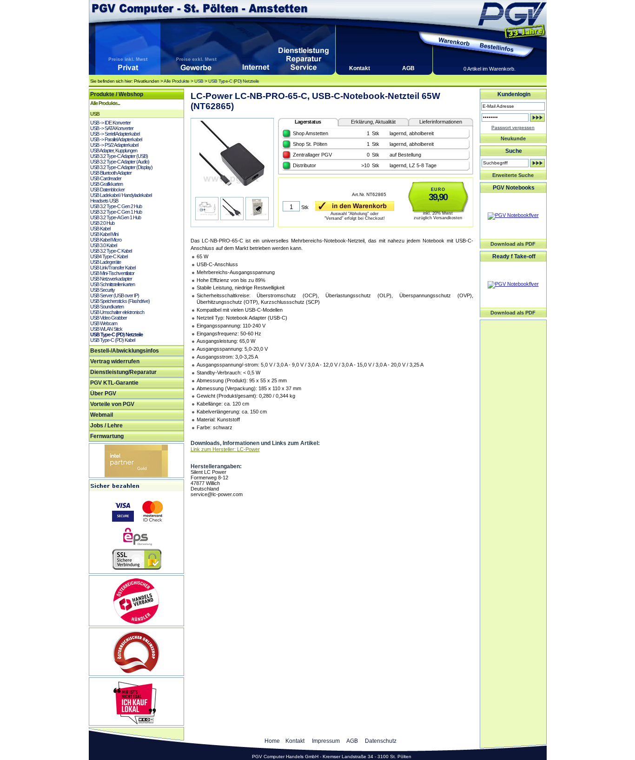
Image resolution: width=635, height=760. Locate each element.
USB (199, 81)
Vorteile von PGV (112, 404)
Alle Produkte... (105, 103)
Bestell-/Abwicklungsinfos (124, 350)
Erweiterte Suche (513, 175)
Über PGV (103, 393)
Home (272, 741)
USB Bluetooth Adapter (111, 173)
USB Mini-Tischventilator (112, 273)
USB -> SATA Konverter (111, 128)
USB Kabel (100, 228)
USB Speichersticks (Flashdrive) (120, 301)
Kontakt (359, 68)
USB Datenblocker (107, 189)
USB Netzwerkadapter (111, 279)
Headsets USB (104, 200)
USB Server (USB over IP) (114, 295)
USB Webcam (103, 323)
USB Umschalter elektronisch (117, 312)
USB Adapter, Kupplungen (113, 150)
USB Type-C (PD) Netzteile (233, 81)
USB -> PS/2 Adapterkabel (114, 145)
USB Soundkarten (107, 306)
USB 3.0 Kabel (103, 245)
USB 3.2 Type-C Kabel (111, 251)
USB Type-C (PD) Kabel (112, 340)
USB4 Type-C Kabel (108, 256)
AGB (408, 68)
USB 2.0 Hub (102, 223)
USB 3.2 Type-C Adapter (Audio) (119, 161)
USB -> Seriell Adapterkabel (114, 134)
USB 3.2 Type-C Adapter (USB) (119, 156)
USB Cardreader (105, 178)
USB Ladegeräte (105, 262)
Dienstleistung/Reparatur (123, 372)
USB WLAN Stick (106, 329)
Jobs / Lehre (106, 425)
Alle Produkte (177, 81)
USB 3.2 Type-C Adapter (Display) (121, 167)
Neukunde (513, 138)
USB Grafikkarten (106, 184)
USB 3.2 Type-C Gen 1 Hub (116, 212)
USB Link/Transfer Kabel (112, 267)
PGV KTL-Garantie (114, 383)
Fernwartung (107, 436)
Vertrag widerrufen (114, 361)
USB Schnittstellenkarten (112, 284)
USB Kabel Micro (105, 239)
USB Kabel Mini (104, 234)
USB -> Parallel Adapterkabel (116, 139)
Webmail (101, 415)
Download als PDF (513, 244)
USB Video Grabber (108, 318)
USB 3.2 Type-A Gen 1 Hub (115, 217)
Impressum (326, 741)
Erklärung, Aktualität (373, 121)
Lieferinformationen (440, 121)
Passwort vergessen (513, 127)
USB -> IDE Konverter (110, 122)
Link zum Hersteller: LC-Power (225, 449)
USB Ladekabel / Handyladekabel (121, 195)
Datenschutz (381, 741)
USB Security (102, 290)
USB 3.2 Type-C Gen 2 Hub (116, 206)
